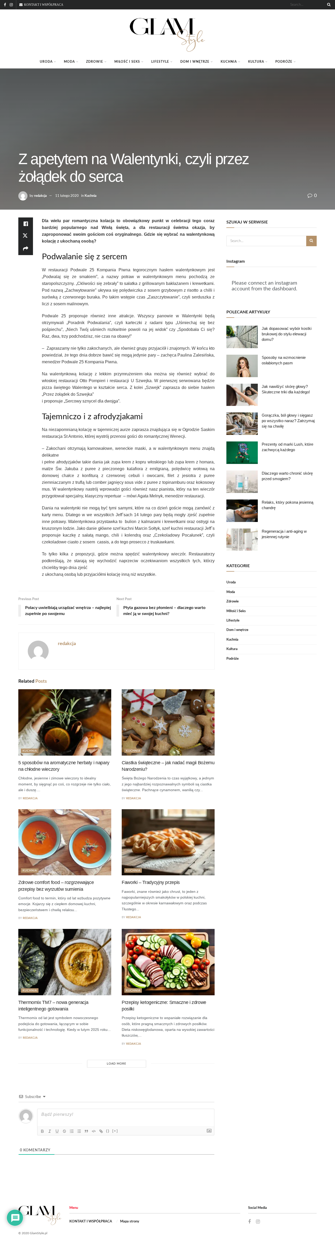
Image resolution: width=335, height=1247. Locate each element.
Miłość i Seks (127, 61)
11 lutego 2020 (67, 196)
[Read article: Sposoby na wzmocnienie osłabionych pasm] (242, 366)
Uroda (46, 61)
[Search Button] (328, 4)
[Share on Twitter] (25, 236)
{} (108, 1131)
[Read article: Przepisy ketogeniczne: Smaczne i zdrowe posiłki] (168, 962)
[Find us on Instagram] (11, 5)
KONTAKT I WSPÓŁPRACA (90, 1221)
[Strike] (64, 1131)
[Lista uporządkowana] (71, 1131)
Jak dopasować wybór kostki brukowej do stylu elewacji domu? (286, 334)
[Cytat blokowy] (86, 1131)
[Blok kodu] (93, 1131)
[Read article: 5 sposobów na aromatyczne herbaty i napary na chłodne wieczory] (64, 722)
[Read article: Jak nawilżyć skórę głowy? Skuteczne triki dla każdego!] (242, 395)
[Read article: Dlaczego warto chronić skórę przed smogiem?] (242, 481)
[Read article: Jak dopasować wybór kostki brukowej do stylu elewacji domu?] (242, 337)
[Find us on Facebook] (5, 5)
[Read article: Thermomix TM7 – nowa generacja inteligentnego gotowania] (64, 962)
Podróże (283, 61)
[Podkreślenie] (57, 1131)
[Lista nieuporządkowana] (79, 1131)
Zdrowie (94, 61)
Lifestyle (160, 61)
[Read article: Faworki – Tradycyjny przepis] (168, 842)
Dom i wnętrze (194, 61)
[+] (115, 1131)
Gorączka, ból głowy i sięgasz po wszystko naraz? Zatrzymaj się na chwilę (288, 420)
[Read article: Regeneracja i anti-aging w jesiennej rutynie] (242, 539)
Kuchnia (229, 61)
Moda (69, 61)
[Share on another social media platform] (25, 249)
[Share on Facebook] (25, 223)
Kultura (256, 61)
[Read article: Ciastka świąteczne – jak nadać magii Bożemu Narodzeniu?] (168, 722)
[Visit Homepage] (167, 32)
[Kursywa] (49, 1131)
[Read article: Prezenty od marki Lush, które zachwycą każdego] (242, 452)
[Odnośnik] (101, 1131)
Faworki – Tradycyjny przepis (151, 882)
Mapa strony (129, 1221)
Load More (116, 1063)
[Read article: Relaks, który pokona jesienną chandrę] (242, 510)
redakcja (40, 196)
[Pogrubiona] (42, 1131)
